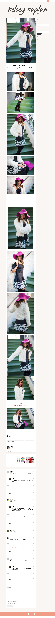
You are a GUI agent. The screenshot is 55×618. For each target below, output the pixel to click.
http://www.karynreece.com (14, 474)
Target (8, 441)
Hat (24, 405)
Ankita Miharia (12, 499)
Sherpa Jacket (16, 440)
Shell (11, 558)
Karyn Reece (11, 471)
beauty (43, 20)
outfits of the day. (11, 432)
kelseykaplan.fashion (21, 431)
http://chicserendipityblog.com (14, 519)
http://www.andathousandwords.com (15, 489)
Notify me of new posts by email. (11, 603)
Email (8, 597)
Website (8, 599)
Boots (18, 405)
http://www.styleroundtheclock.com (16, 547)
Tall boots (31, 440)
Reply (33, 471)
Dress (14, 405)
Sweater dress (27, 440)
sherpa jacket (15, 68)
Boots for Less (21, 405)
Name (8, 595)
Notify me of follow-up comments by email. (13, 601)
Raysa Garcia (12, 530)
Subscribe (39, 33)
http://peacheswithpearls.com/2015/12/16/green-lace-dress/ (18, 502)
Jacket (16, 405)
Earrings (26, 405)
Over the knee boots (10, 440)
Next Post (32, 451)
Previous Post (9, 451)
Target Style (12, 441)
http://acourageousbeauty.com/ (14, 562)
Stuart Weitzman (21, 440)
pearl (30, 203)
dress (13, 200)
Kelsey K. (13, 443)
